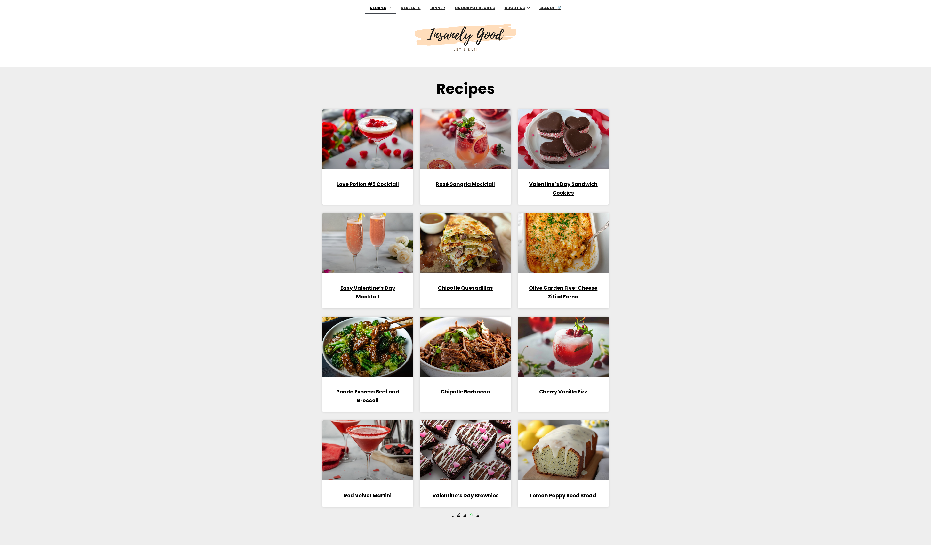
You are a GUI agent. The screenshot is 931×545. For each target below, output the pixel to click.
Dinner (437, 8)
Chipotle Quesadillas (465, 287)
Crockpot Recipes (475, 8)
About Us (515, 8)
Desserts (411, 8)
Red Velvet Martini (368, 495)
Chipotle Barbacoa (465, 391)
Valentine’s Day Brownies (465, 495)
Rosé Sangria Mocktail (465, 184)
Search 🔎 (550, 8)
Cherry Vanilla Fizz (563, 391)
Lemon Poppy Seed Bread (563, 495)
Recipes (378, 8)
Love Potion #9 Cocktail (368, 184)
